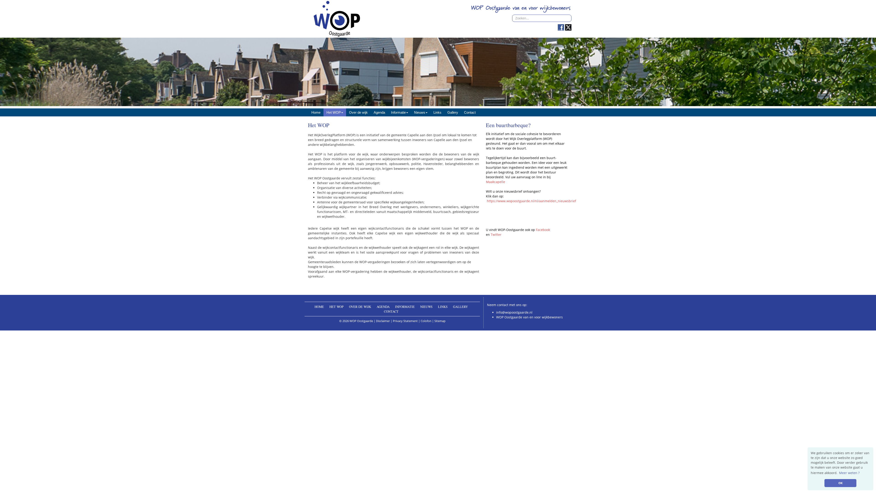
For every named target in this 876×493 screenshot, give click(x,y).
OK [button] (840, 483)
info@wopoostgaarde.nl (514, 312)
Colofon (426, 321)
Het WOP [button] (333, 112)
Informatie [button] (398, 112)
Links (437, 112)
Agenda (379, 112)
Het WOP (336, 306)
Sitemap (440, 321)
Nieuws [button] (419, 112)
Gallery (452, 112)
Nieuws (426, 306)
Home (316, 112)
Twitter (496, 234)
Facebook (543, 230)
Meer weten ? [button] (849, 473)
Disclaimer (383, 321)
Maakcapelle (495, 182)
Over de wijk (358, 112)
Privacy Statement (405, 321)
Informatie (405, 306)
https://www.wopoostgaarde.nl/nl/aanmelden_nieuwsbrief (531, 201)
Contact (470, 112)
